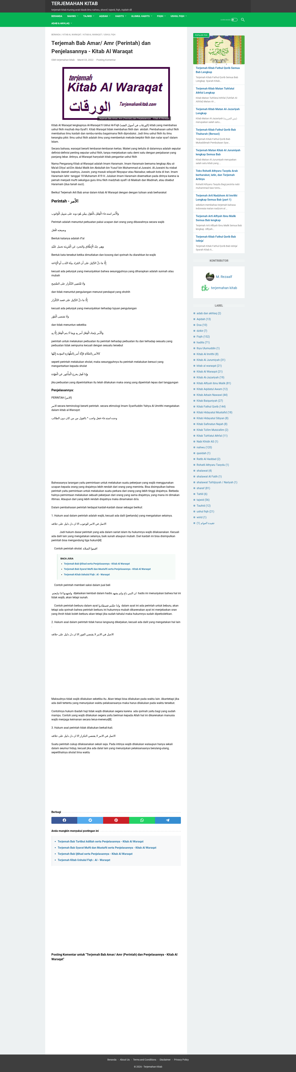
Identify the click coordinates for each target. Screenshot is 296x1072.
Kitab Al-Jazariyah (210, 377)
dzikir (202, 330)
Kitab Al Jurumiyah (211, 360)
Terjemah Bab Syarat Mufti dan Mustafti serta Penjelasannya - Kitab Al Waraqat (107, 569)
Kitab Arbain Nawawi (212, 395)
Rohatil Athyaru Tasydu (213, 464)
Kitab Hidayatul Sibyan (213, 418)
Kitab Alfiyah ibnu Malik (214, 383)
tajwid (203, 499)
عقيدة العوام (206, 523)
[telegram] (168, 820)
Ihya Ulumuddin (208, 348)
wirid (202, 517)
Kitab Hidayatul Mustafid (214, 412)
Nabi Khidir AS (207, 441)
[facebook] (64, 820)
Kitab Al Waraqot (210, 371)
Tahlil (202, 494)
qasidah (204, 453)
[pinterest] (116, 820)
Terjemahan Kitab (74, 3)
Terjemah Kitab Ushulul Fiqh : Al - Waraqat (87, 574)
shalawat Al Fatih (209, 476)
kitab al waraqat (209, 365)
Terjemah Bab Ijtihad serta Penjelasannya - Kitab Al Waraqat (97, 563)
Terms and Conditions (144, 1059)
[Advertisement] (116, 448)
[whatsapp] (142, 820)
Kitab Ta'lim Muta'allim (212, 430)
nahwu (204, 447)
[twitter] (90, 820)
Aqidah (204, 319)
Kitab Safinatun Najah (212, 424)
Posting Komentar (106, 59)
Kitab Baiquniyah (210, 400)
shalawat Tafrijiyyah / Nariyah (217, 482)
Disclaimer (165, 1059)
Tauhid (204, 505)
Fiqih (203, 336)
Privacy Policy (181, 1059)
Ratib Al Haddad (208, 459)
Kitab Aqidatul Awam (212, 389)
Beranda (56, 16)
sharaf (203, 488)
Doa (202, 325)
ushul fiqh (205, 511)
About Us (125, 1059)
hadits (203, 342)
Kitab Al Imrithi (208, 354)
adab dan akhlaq (209, 313)
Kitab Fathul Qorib (211, 406)
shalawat (204, 470)
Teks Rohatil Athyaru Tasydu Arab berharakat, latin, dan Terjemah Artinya (217, 175)
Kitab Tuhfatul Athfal (212, 435)
